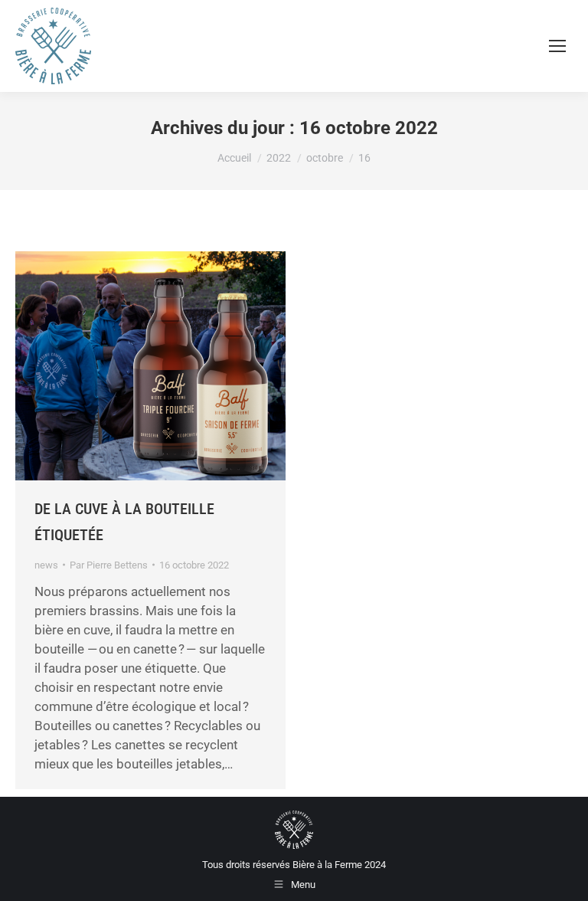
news (46, 565)
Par (109, 565)
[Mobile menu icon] (557, 46)
